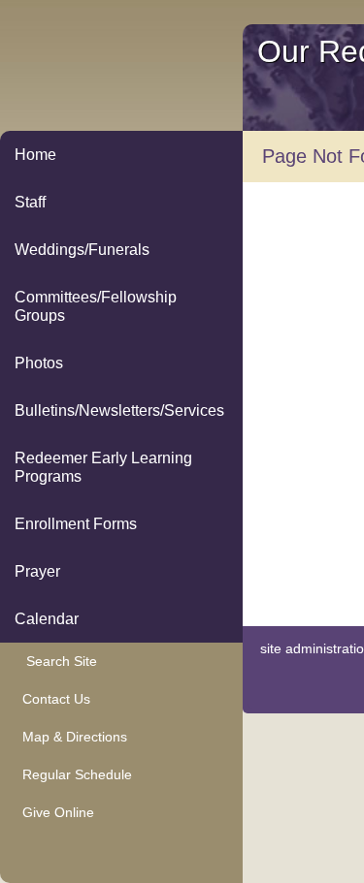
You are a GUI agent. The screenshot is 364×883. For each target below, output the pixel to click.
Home (35, 154)
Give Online (54, 812)
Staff (30, 202)
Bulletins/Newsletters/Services (119, 410)
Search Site (56, 661)
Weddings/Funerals (82, 249)
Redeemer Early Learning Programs (103, 467)
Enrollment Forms (76, 524)
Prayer (37, 571)
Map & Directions (71, 736)
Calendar (47, 619)
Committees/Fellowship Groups (96, 306)
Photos (39, 363)
